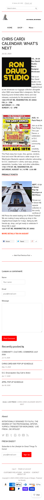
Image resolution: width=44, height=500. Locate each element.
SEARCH (26, 472)
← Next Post (16, 255)
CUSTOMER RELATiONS (13, 472)
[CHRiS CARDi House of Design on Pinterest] (19, 435)
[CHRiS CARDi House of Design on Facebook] (7, 435)
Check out (28, 3)
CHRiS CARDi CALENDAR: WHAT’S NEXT (20, 43)
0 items (17, 3)
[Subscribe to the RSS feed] (23, 346)
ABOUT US (21, 474)
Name (4, 277)
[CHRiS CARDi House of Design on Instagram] (15, 435)
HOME (9, 28)
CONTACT (35, 472)
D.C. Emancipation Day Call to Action (16, 372)
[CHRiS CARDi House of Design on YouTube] (23, 435)
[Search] (36, 8)
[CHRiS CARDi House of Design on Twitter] (3, 435)
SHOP (20, 28)
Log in (14, 469)
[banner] (22, 17)
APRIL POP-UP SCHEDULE (12, 382)
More (31, 28)
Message (5, 300)
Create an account (24, 469)
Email (4, 289)
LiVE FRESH (12, 402)
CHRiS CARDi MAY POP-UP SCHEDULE (17, 363)
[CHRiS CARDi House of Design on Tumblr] (11, 435)
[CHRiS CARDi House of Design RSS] (27, 435)
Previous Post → (26, 255)
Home (5, 402)
